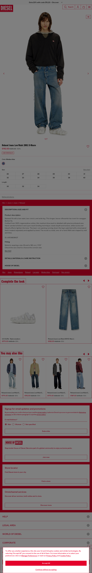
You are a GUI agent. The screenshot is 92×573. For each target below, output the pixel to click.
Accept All (46, 563)
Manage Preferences (29, 556)
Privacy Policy (51, 556)
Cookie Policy (65, 556)
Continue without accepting (46, 569)
